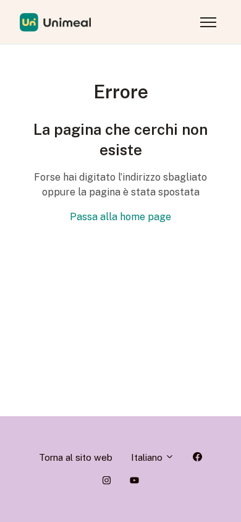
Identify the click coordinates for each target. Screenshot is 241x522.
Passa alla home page (120, 217)
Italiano (148, 457)
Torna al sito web (75, 457)
